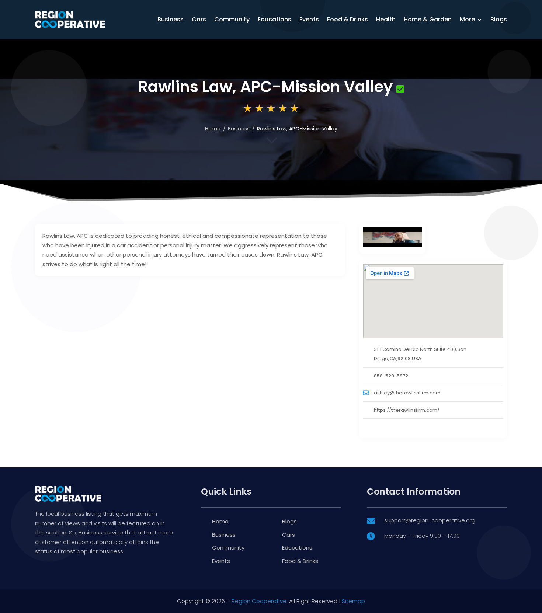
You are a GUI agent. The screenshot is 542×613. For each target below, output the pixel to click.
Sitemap (353, 601)
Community (232, 19)
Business (170, 19)
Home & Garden (428, 19)
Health (386, 19)
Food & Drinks (347, 19)
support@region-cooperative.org (429, 520)
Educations (274, 19)
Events (309, 19)
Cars (199, 19)
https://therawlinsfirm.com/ (406, 410)
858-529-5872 (391, 375)
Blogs (498, 19)
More (467, 19)
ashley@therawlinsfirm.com (407, 392)
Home (212, 128)
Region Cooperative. (260, 601)
